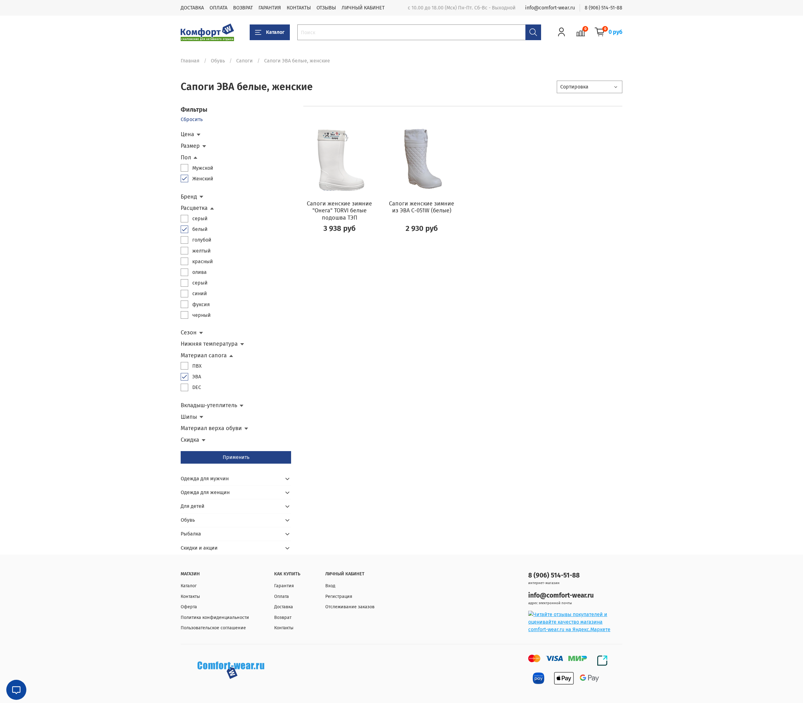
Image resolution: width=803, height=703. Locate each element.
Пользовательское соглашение (213, 628)
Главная (190, 61)
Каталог (275, 32)
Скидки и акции (199, 548)
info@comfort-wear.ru (550, 8)
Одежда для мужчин (205, 479)
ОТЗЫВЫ (326, 8)
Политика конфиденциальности (215, 617)
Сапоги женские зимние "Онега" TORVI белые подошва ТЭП (339, 210)
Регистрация (338, 596)
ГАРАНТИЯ (269, 8)
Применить (236, 457)
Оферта (189, 607)
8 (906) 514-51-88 (603, 8)
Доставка (283, 607)
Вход (330, 585)
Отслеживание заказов (350, 607)
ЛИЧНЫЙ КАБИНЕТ (363, 8)
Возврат (282, 617)
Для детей (193, 506)
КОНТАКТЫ (299, 8)
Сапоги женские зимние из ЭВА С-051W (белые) (421, 207)
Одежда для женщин (205, 492)
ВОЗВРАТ (243, 8)
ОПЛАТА (218, 8)
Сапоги (244, 61)
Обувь (218, 61)
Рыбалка (191, 534)
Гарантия (284, 585)
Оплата (281, 596)
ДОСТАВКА (192, 8)
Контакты (190, 596)
